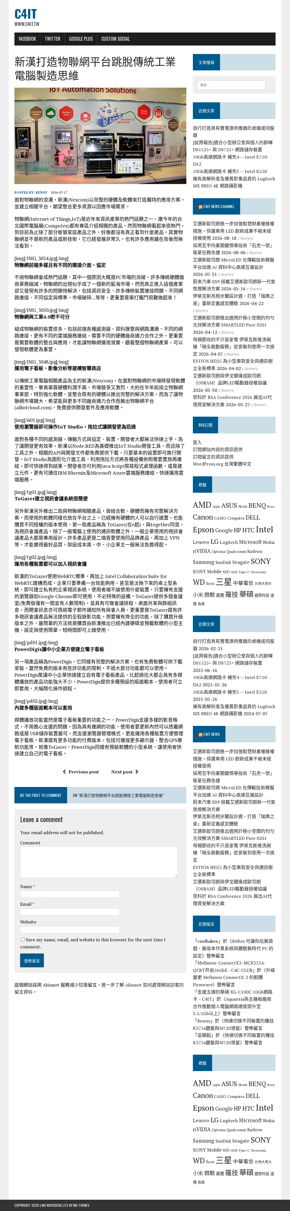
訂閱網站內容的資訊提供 (218, 449)
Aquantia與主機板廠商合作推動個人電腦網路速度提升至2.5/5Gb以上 (232, 1006)
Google (224, 530)
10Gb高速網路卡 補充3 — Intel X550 (230, 171)
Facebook (27, 38)
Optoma (218, 551)
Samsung (203, 562)
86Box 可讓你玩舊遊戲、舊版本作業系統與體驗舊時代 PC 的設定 (233, 948)
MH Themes (81, 1205)
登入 (197, 442)
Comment (30, 843)
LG (214, 541)
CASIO (220, 518)
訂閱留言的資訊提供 (213, 457)
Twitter (52, 38)
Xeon (210, 583)
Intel (264, 529)
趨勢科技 (262, 595)
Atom (242, 506)
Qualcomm (236, 551)
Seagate (241, 562)
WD (199, 582)
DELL (253, 517)
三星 (224, 581)
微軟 (209, 594)
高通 (201, 604)
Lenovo (201, 542)
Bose (271, 506)
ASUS (229, 505)
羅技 (231, 594)
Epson (203, 529)
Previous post (84, 772)
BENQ (257, 505)
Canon (203, 517)
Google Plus (81, 38)
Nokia (269, 542)
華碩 (246, 594)
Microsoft (250, 542)
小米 (198, 594)
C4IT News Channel (218, 206)
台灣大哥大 (263, 583)
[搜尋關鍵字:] (231, 84)
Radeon (254, 551)
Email (26, 904)
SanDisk (223, 562)
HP (237, 530)
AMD (202, 504)
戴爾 (220, 595)
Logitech (229, 542)
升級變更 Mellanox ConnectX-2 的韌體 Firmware (234, 977)
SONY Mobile (207, 571)
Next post (122, 772)
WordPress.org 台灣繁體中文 (222, 464)
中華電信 (243, 583)
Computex (236, 518)
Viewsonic (258, 572)
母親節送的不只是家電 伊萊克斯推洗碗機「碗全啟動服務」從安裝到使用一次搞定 (233, 346)
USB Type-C (240, 572)
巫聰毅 (204, 1035)
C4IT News (211, 734)
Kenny (41, 192)
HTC (248, 530)
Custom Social (115, 38)
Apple (216, 507)
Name (26, 886)
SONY (261, 561)
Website (28, 922)
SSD (226, 571)
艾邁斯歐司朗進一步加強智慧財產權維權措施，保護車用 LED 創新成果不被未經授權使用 (233, 230)
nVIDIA (202, 550)
